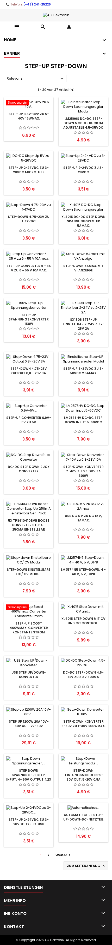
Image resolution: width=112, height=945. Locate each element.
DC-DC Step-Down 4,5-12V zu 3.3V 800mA (83, 674)
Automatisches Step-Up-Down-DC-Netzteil (83, 817)
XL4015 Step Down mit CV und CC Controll (83, 620)
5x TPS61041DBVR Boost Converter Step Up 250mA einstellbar (28, 525)
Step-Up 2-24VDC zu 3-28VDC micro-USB (29, 169)
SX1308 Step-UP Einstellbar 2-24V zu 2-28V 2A (83, 324)
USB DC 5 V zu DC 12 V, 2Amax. (83, 518)
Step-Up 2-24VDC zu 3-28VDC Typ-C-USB (29, 821)
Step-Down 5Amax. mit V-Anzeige (83, 268)
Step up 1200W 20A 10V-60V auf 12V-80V (29, 723)
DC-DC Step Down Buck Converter (28, 469)
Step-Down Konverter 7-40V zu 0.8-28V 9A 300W (83, 471)
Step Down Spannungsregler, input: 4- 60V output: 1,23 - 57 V (28, 777)
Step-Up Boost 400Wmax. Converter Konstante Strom (29, 627)
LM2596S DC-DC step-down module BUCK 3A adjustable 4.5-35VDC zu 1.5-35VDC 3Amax (83, 125)
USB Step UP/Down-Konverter (28, 674)
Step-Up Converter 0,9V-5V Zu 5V (28, 419)
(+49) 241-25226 (37, 4)
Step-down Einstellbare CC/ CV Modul (29, 571)
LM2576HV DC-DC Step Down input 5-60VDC (83, 419)
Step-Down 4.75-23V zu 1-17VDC (28, 219)
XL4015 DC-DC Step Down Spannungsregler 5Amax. (83, 221)
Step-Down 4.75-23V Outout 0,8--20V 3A (28, 370)
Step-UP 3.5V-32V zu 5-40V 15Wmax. (29, 116)
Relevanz (36, 79)
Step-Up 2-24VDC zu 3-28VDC (83, 169)
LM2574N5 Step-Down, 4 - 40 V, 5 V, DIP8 (83, 571)
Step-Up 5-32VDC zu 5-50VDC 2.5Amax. (83, 370)
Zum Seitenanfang (86, 866)
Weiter (63, 855)
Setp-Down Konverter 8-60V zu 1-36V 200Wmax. (83, 723)
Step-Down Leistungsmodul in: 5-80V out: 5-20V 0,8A (83, 775)
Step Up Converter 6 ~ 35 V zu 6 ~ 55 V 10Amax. (29, 268)
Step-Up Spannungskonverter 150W (29, 319)
